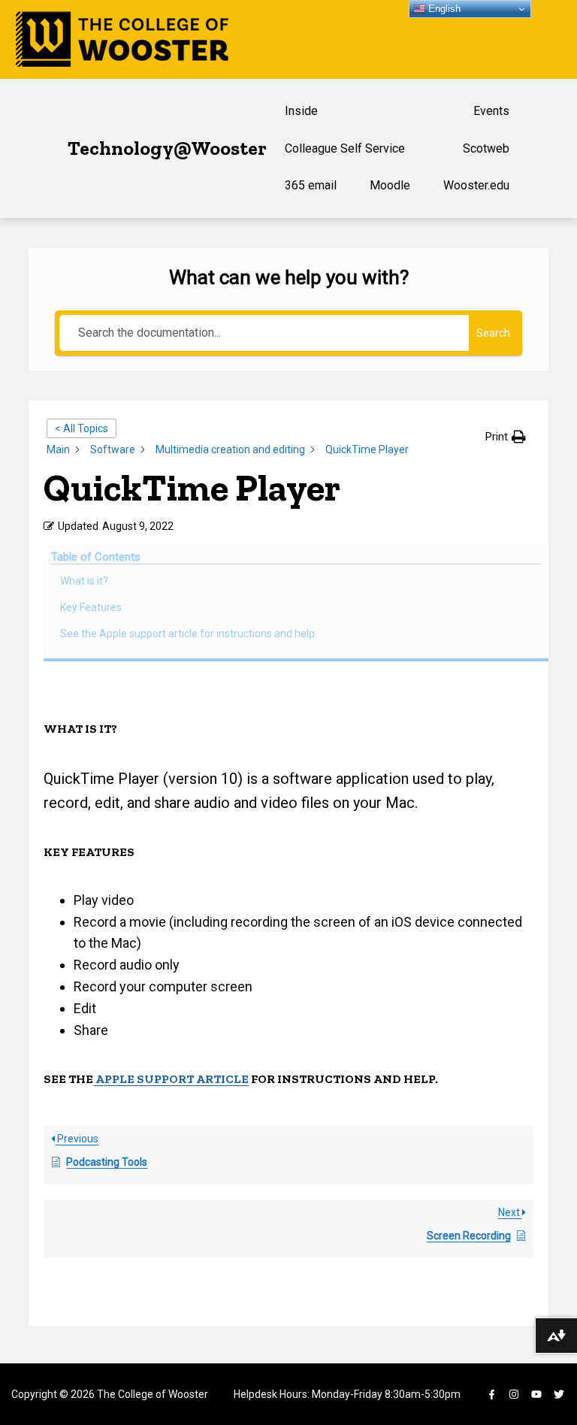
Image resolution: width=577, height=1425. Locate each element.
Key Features (91, 607)
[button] (505, 437)
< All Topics (81, 428)
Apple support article (171, 1079)
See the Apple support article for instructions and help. (188, 634)
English (443, 8)
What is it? (84, 581)
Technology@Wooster (167, 148)
